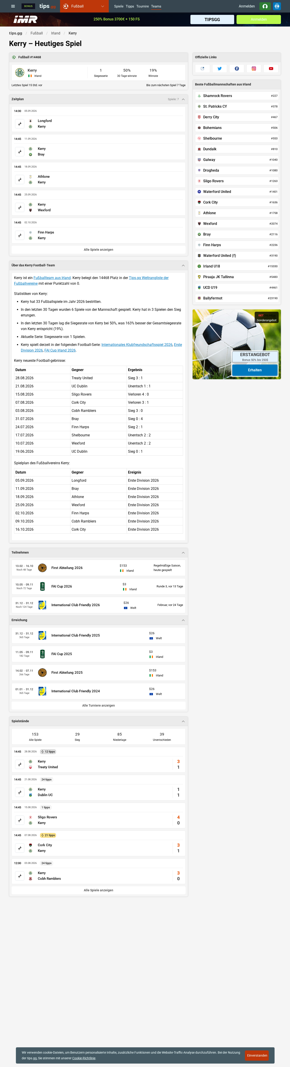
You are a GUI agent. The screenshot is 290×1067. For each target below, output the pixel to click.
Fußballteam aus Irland (52, 278)
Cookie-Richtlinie (83, 1058)
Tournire (142, 6)
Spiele (118, 6)
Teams (156, 6)
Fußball (24, 57)
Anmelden (247, 6)
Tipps (130, 6)
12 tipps (50, 751)
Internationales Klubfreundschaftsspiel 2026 (137, 345)
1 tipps (45, 807)
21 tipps (50, 835)
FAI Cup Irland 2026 (60, 350)
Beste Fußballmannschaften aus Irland (223, 84)
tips (47, 6)
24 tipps (46, 779)
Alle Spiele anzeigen (98, 890)
